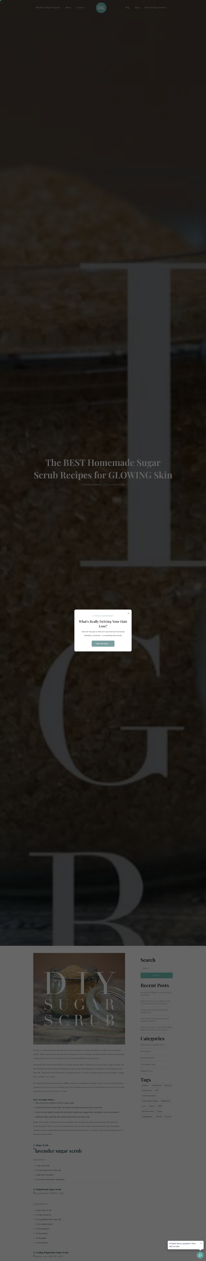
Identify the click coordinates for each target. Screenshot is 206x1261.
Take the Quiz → (103, 644)
